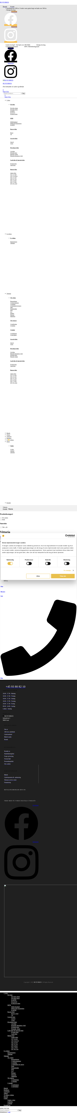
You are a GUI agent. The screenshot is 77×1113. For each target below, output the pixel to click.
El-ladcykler (14, 1032)
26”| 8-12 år (14, 1049)
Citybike (13, 1024)
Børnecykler (13, 169)
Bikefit (6, 1088)
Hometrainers (11, 1052)
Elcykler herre (15, 998)
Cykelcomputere (16, 1061)
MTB (11, 118)
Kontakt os (7, 1105)
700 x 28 (4, 527)
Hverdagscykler (14, 148)
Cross (13, 1020)
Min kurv (3, 591)
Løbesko (10, 1102)
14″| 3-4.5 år (15, 1041)
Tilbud (6, 1093)
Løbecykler (14, 1037)
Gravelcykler (13, 138)
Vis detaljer (67, 570)
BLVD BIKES (4, 2)
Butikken (6, 1090)
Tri (12, 1015)
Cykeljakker (14, 1086)
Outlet (12, 446)
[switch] (29, 563)
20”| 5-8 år (14, 1046)
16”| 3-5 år (14, 1042)
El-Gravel (14, 1002)
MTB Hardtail (15, 1007)
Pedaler (13, 1073)
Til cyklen (13, 298)
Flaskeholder (15, 1068)
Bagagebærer (15, 1059)
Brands (6, 1097)
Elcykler (12, 104)
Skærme (13, 1074)
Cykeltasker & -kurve (17, 1064)
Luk (9, 1112)
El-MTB (13, 1000)
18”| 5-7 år (14, 1044)
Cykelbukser (15, 1085)
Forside (5, 509)
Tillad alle (63, 576)
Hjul (12, 1069)
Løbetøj (10, 1103)
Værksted (6, 1091)
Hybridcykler (15, 1027)
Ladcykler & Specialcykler (17, 160)
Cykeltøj (12, 330)
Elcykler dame (15, 996)
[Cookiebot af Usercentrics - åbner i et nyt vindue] (66, 535)
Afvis (38, 576)
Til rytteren (13, 320)
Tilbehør (10, 1054)
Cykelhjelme (15, 1080)
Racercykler (13, 129)
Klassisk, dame (15, 1029)
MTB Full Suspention (17, 1008)
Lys (12, 1071)
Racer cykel (14, 1013)
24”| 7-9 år (14, 1047)
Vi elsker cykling (9, 1095)
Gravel (13, 1019)
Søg (23, 93)
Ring (2, 678)
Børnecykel (11, 1035)
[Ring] (38, 675)
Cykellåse (14, 1063)
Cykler (6, 993)
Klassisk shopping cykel (18, 1025)
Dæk (3, 520)
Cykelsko (14, 1081)
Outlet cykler (11, 1100)
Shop (2, 586)
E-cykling (12, 238)
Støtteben (14, 1076)
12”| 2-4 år (14, 1039)
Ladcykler (14, 1034)
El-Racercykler (15, 1003)
